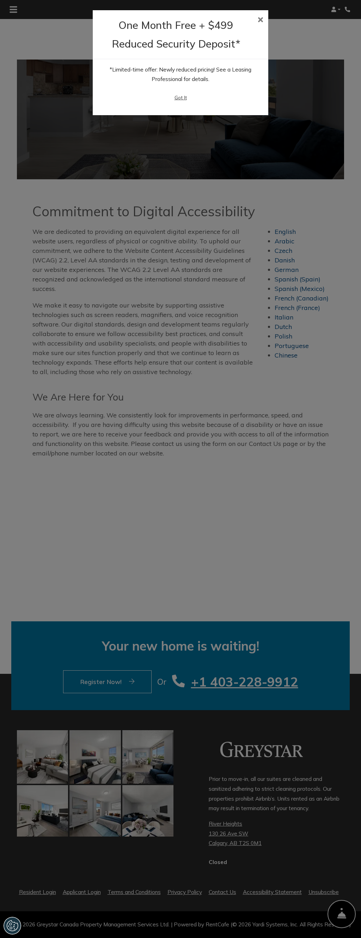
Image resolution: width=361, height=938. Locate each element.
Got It (181, 97)
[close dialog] (260, 20)
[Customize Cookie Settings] (12, 925)
